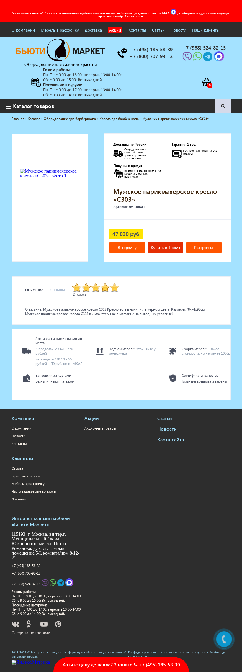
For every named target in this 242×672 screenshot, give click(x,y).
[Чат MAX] (174, 13)
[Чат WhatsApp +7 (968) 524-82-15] (198, 58)
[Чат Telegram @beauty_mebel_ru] (208, 58)
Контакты (137, 30)
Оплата (17, 468)
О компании (23, 30)
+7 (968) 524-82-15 (26, 584)
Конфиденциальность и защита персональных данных (168, 652)
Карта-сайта (170, 439)
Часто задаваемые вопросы (34, 491)
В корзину (127, 247)
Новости (178, 30)
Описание (34, 289)
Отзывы (57, 289)
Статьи (158, 30)
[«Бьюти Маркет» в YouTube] (44, 624)
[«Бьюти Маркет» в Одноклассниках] (29, 624)
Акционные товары (100, 428)
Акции (115, 30)
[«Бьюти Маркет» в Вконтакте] (16, 624)
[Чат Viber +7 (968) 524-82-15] (187, 58)
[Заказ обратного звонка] (121, 53)
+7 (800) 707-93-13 (26, 573)
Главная (18, 119)
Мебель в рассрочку (60, 30)
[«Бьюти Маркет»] (60, 59)
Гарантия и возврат (27, 476)
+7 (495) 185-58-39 (26, 565)
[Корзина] (206, 82)
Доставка (93, 30)
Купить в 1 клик (165, 247)
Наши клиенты (206, 30)
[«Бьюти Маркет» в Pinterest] (58, 624)
